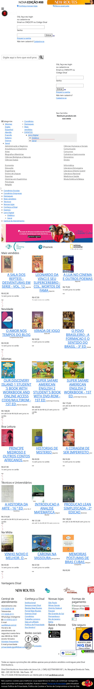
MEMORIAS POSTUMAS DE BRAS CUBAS (77, 558)
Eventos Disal (30, 613)
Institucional (30, 602)
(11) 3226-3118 (7, 608)
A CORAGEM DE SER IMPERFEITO (76, 450)
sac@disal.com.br (9, 625)
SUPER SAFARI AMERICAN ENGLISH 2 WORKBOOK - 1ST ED (77, 388)
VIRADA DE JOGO (47, 330)
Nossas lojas (9, 204)
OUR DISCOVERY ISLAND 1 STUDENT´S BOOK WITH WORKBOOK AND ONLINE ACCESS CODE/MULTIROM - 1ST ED (16, 392)
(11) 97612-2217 (10, 619)
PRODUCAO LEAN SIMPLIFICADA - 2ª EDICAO (77, 508)
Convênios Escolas (12, 190)
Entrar (48, 35)
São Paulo (52, 602)
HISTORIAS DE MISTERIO (47, 450)
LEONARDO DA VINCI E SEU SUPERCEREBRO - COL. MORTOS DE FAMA (47, 282)
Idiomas (8, 124)
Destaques (29, 124)
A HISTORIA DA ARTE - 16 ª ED (15, 506)
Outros (8, 140)
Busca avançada (62, 6)
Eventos (7, 210)
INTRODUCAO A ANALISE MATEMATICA (46, 508)
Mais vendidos (10, 199)
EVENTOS (28, 132)
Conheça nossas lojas (28, 6)
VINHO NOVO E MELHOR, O (16, 556)
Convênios (28, 121)
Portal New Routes (33, 611)
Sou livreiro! (30, 627)
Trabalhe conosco (32, 619)
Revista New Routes (33, 608)
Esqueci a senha (24, 38)
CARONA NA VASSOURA (45, 556)
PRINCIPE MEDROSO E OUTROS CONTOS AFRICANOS (16, 454)
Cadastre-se (39, 41)
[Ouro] (84, 638)
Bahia (50, 622)
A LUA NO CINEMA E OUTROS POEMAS (78, 276)
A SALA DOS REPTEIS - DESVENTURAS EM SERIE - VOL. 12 (16, 280)
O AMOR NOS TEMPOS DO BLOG (16, 332)
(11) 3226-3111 (7, 614)
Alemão (8, 132)
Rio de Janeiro (54, 619)
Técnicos (7, 201)
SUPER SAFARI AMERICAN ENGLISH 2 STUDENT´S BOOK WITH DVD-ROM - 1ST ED (47, 390)
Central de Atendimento (14, 221)
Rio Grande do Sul (56, 613)
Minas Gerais (54, 605)
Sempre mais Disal (33, 605)
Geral (7, 143)
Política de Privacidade (34, 624)
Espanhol (9, 129)
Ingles (7, 127)
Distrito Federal (55, 608)
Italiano (8, 138)
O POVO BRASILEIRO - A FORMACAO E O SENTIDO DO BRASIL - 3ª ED (77, 338)
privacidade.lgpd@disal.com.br (14, 647)
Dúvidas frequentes (9, 641)
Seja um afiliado (32, 622)
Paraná (51, 611)
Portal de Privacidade (56, 683)
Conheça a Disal (10, 207)
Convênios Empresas (13, 193)
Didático (35, 138)
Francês (8, 135)
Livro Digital (33, 135)
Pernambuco (54, 616)
